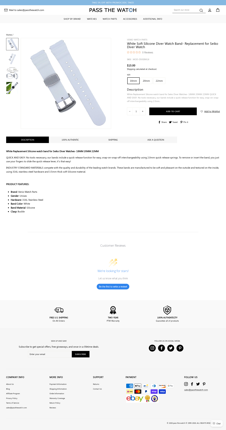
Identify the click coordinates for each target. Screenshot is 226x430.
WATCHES (92, 18)
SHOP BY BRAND (72, 18)
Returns (96, 384)
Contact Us (97, 389)
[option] (113, 2)
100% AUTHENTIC (70, 139)
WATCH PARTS (110, 18)
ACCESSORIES (130, 18)
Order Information (57, 393)
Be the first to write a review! (113, 286)
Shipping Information (58, 389)
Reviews (53, 407)
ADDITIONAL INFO (152, 18)
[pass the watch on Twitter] (198, 384)
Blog (8, 389)
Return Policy (55, 403)
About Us (10, 384)
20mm (146, 80)
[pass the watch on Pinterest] (204, 384)
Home (9, 34)
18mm (133, 80)
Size (128, 74)
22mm (159, 80)
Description (27, 139)
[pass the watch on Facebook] (192, 384)
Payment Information (58, 384)
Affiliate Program (13, 393)
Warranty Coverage (57, 398)
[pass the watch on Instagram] (186, 384)
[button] (210, 111)
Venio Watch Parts (137, 39)
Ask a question (155, 139)
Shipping (131, 69)
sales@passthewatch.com (16, 407)
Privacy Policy (11, 398)
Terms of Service (12, 403)
